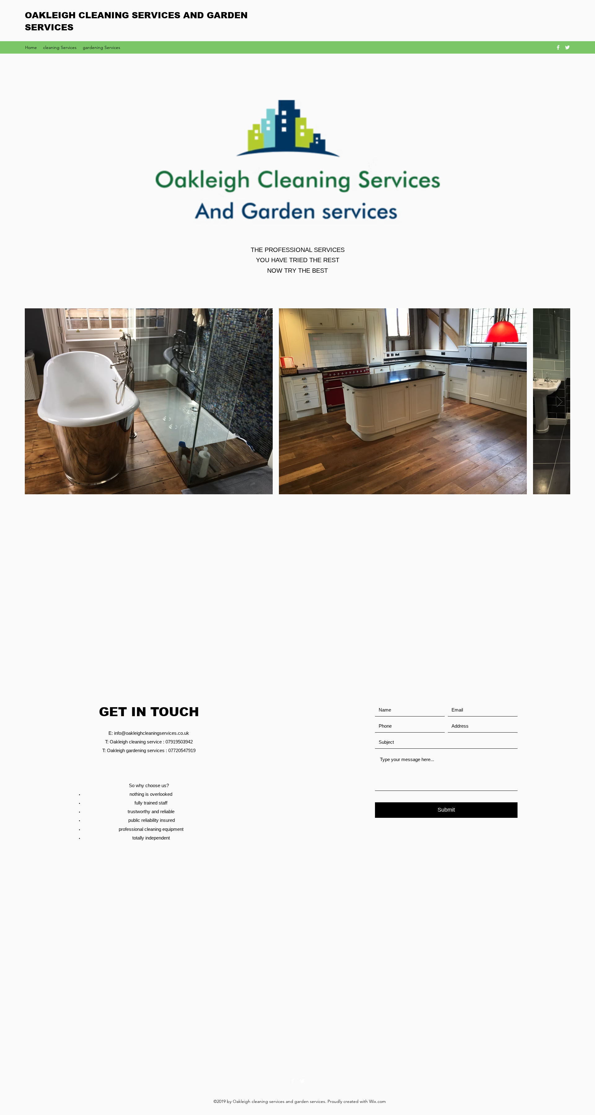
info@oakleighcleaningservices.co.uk (151, 733)
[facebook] (558, 47)
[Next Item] (559, 401)
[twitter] (567, 47)
